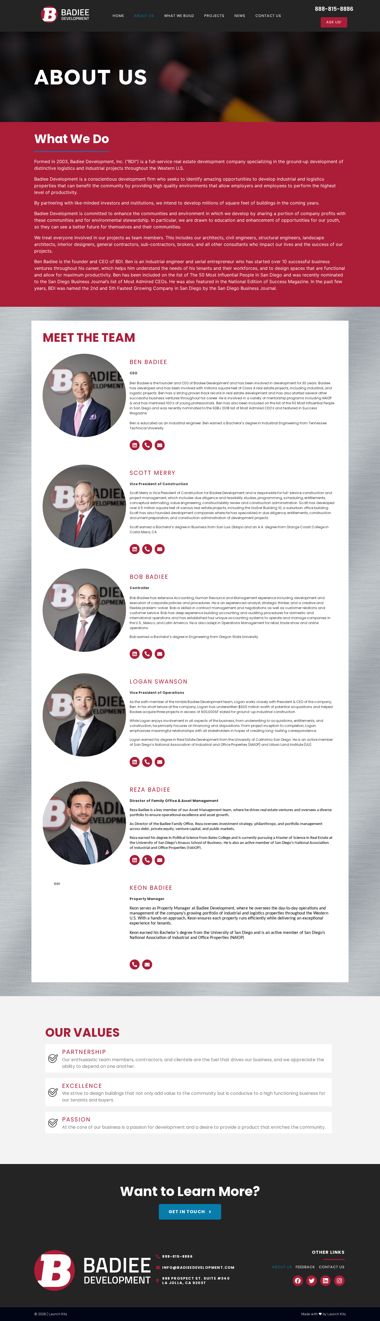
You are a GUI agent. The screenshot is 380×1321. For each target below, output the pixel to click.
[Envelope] (160, 445)
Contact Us (268, 15)
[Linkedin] (135, 445)
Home (118, 15)
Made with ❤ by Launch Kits (323, 1314)
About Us (144, 15)
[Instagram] (339, 1280)
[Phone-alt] (147, 445)
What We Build (179, 15)
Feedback (305, 1267)
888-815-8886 (334, 9)
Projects (214, 15)
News (240, 15)
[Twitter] (311, 1280)
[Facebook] (298, 1280)
